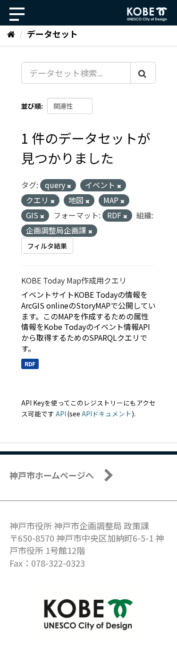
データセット (52, 33)
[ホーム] (11, 33)
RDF (30, 364)
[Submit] (143, 73)
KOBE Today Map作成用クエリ (73, 280)
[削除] (69, 186)
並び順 (31, 106)
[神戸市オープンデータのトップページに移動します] (147, 14)
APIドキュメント (107, 413)
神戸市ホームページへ (51, 475)
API (61, 413)
